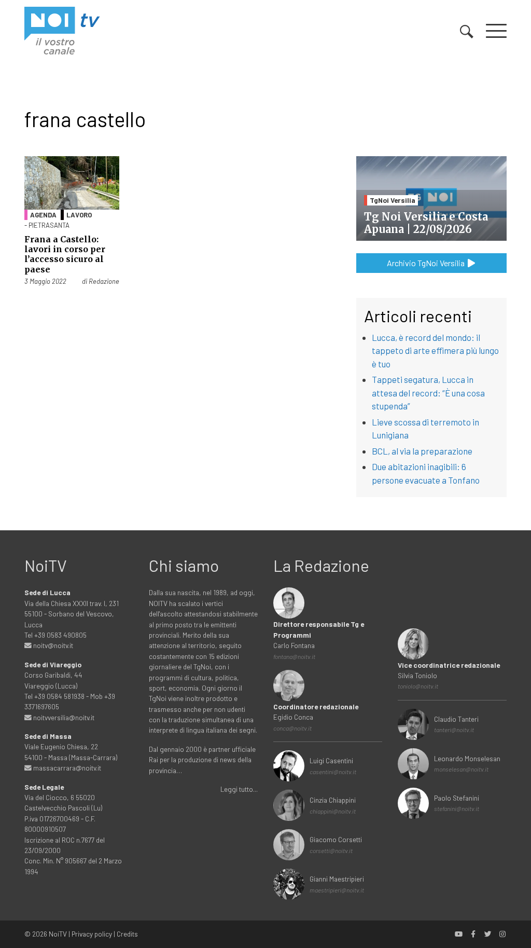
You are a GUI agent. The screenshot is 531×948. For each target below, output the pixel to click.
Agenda (43, 215)
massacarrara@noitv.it (66, 767)
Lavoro (79, 215)
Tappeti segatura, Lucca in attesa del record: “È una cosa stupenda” (428, 392)
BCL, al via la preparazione (422, 451)
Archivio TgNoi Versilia (426, 263)
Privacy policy (92, 933)
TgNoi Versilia (392, 200)
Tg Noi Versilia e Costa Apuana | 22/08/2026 (426, 223)
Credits (127, 933)
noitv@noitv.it (52, 645)
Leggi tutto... (239, 789)
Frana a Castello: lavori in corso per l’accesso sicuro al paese (64, 254)
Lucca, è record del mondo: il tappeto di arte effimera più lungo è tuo (435, 350)
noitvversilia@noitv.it (63, 717)
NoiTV (58, 933)
